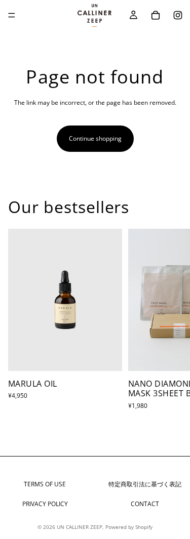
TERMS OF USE (45, 484)
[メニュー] (11, 15)
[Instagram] (178, 15)
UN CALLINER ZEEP (79, 526)
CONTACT (145, 504)
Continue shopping (95, 138)
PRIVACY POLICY (45, 504)
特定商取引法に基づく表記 (144, 484)
